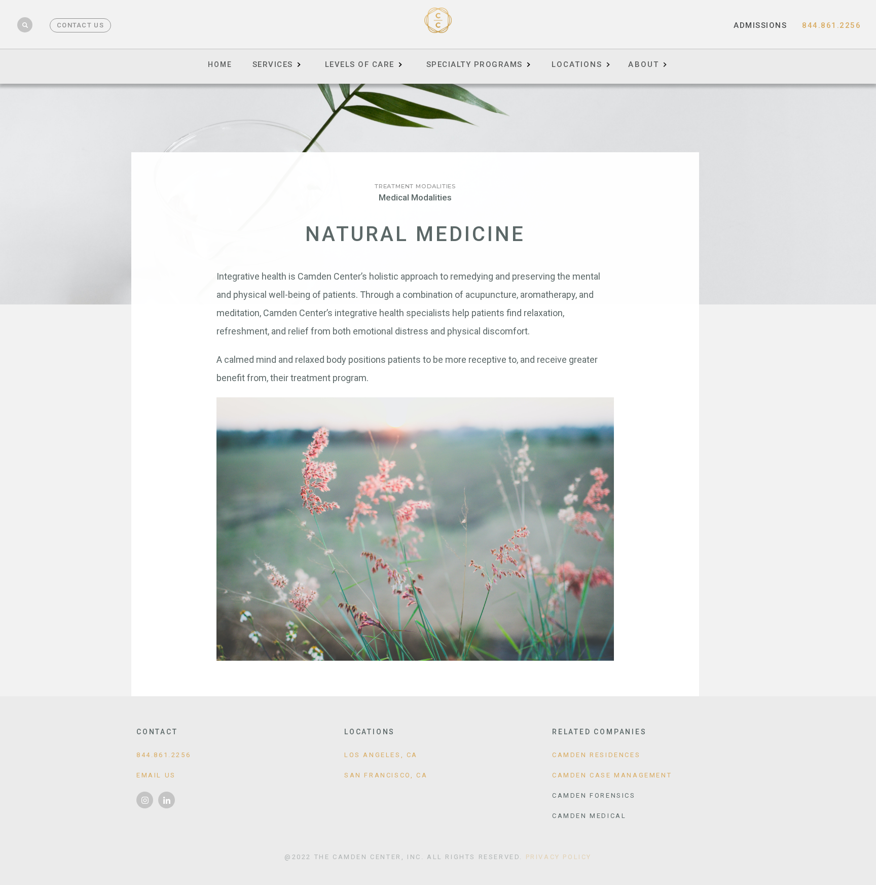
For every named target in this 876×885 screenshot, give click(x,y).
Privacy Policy (559, 857)
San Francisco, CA (385, 775)
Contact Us (80, 25)
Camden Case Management (612, 775)
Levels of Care (359, 64)
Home (220, 64)
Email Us (156, 775)
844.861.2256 (831, 25)
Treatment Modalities (415, 186)
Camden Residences (596, 755)
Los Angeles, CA (381, 755)
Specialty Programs (474, 64)
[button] (580, 61)
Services (272, 64)
